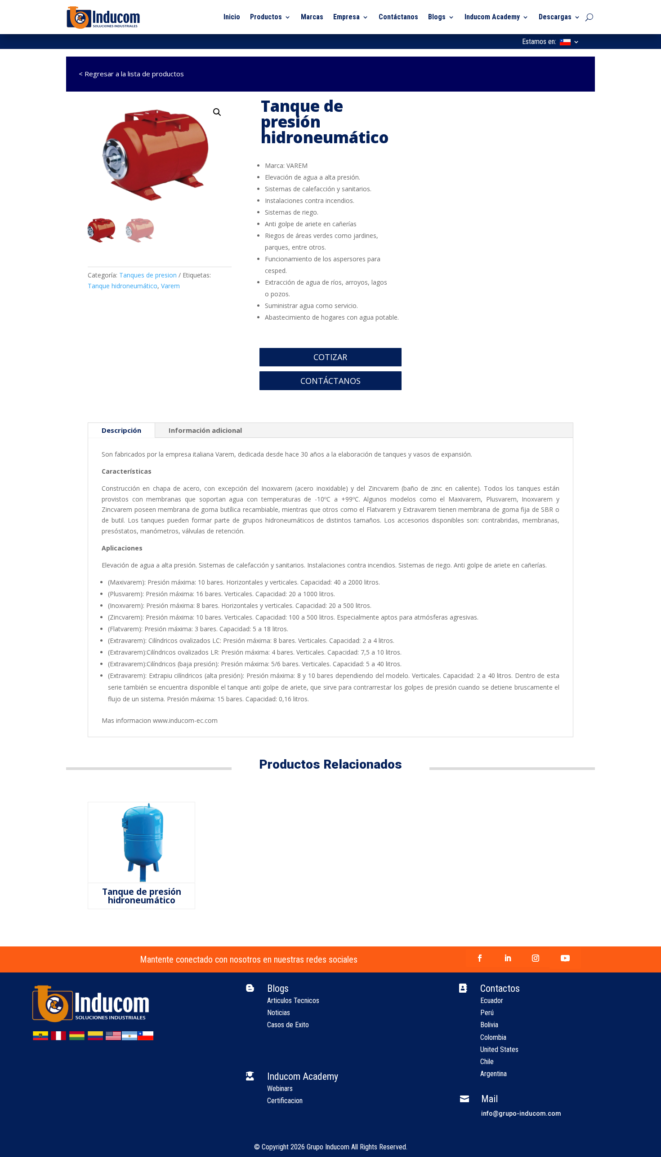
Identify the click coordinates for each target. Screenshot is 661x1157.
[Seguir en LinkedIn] (508, 958)
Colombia (493, 1037)
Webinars (280, 1088)
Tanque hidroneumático (122, 286)
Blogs (437, 17)
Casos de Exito (288, 1025)
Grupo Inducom (328, 1147)
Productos (266, 17)
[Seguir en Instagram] (535, 958)
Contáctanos (398, 17)
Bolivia (489, 1025)
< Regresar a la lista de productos (125, 73)
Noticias (278, 1012)
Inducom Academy (492, 17)
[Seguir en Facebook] (480, 958)
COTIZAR (330, 357)
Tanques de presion (148, 275)
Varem (170, 286)
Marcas (312, 17)
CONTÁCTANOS (330, 380)
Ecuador (491, 1000)
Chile (487, 1061)
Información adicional (205, 430)
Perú (487, 1012)
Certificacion (285, 1100)
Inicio (231, 17)
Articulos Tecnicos (293, 1000)
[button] (217, 112)
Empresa (346, 17)
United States (499, 1049)
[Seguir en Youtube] (565, 958)
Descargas (555, 17)
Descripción (121, 430)
